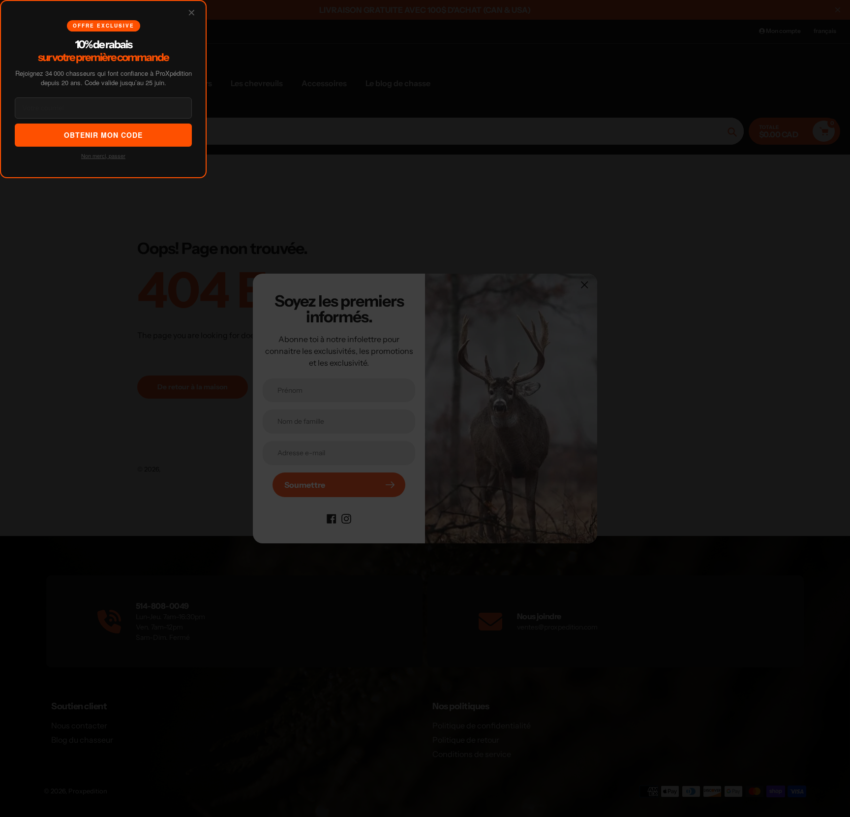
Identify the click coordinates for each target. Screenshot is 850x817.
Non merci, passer (103, 155)
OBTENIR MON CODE (103, 135)
